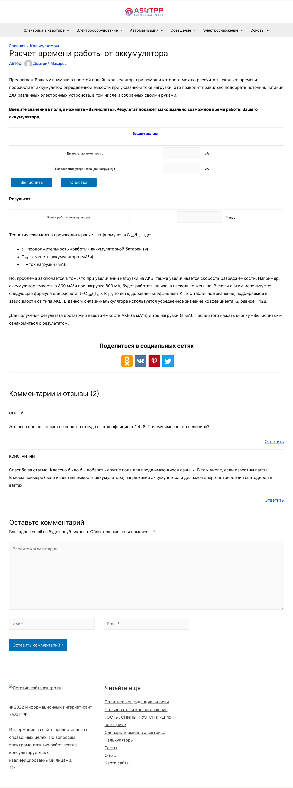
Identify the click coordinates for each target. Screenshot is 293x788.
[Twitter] (168, 361)
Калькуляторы (44, 45)
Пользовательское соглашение (136, 709)
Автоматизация (144, 30)
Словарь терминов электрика (135, 732)
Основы (257, 30)
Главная (17, 45)
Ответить (274, 441)
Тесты (111, 747)
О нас (110, 755)
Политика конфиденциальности (137, 701)
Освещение (181, 30)
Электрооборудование (97, 30)
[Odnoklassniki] (127, 361)
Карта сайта (117, 763)
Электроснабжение (220, 30)
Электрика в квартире (44, 30)
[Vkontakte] (140, 361)
